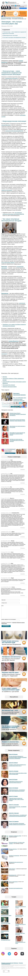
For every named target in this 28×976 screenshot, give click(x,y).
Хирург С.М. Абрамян (13, 787)
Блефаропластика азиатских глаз (16, 862)
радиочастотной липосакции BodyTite (14, 130)
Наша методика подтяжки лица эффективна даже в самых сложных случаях (16, 799)
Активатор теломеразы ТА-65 (15, 835)
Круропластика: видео (5, 923)
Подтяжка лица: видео (5, 940)
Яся (11, 473)
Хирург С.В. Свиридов (13, 821)
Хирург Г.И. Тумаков (13, 796)
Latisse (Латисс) (12, 868)
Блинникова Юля (15, 512)
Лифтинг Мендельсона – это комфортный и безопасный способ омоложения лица (18, 816)
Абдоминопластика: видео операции (5, 907)
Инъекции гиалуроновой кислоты (16, 888)
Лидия (12, 578)
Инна (12, 563)
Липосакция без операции (9, 384)
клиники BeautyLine (6, 125)
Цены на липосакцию (13, 881)
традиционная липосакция (11, 78)
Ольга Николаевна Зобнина (8, 262)
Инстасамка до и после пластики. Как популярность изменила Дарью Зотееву (17, 433)
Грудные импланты (13, 849)
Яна (11, 487)
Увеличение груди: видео (6, 915)
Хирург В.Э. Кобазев (13, 762)
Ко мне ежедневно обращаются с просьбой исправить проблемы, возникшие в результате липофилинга (18, 757)
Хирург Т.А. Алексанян (14, 804)
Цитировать (22, 469)
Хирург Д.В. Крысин (13, 754)
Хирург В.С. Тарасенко (14, 813)
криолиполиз (22, 303)
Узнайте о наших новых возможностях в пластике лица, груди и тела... (17, 765)
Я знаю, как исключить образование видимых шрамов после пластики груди (17, 824)
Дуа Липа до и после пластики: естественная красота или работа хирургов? (17, 440)
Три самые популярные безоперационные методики (14, 37)
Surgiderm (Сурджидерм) (14, 855)
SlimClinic (5, 376)
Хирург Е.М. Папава (13, 779)
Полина (12, 540)
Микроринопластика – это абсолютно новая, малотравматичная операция (17, 790)
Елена (13, 587)
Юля (11, 460)
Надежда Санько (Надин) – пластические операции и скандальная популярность (18, 414)
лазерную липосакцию (6, 190)
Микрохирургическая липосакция (10, 35)
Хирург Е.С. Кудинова (13, 771)
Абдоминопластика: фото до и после (19, 916)
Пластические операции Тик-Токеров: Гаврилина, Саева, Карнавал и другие (17, 420)
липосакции (4, 353)
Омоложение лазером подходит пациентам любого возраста (16, 782)
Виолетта (12, 498)
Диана (13, 531)
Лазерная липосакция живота (10, 386)
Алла (12, 552)
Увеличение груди (12, 875)
